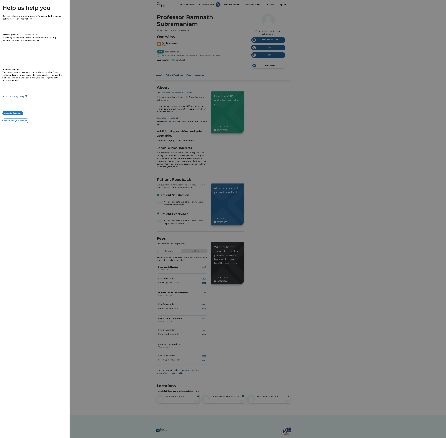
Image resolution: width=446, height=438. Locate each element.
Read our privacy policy (13, 96)
